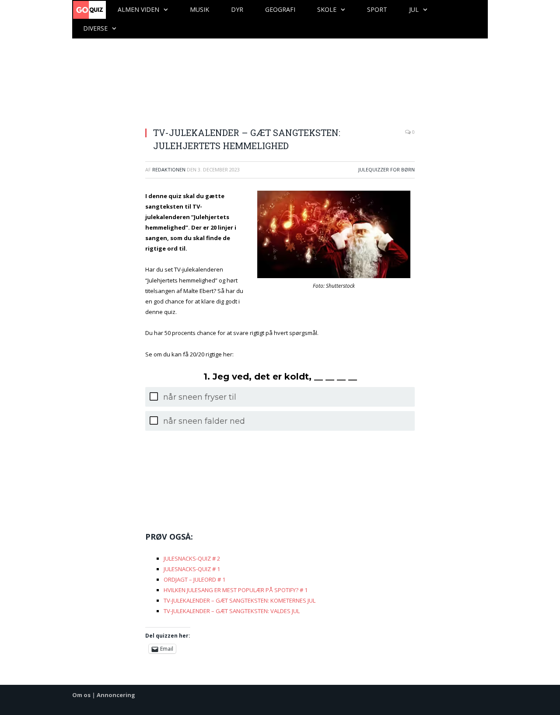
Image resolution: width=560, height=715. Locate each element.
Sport (377, 9)
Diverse (95, 28)
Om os (81, 695)
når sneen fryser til (199, 397)
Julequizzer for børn (386, 169)
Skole (326, 9)
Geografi (280, 9)
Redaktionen (169, 169)
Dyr (237, 9)
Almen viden (138, 9)
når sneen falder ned (204, 421)
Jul (414, 9)
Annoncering (116, 695)
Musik (199, 9)
